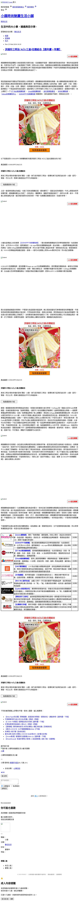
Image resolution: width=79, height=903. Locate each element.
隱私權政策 (51, 874)
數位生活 (17, 32)
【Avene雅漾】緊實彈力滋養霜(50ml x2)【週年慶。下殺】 (26, 736)
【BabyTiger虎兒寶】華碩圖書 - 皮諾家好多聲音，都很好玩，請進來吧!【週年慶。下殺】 (37, 717)
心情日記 (17, 768)
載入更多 (4, 776)
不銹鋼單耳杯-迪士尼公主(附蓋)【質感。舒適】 (22, 719)
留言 (17, 763)
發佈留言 (4, 788)
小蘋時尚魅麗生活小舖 (17, 16)
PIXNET (24, 874)
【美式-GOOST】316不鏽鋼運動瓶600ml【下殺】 (23, 729)
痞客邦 (12, 763)
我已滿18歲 (5, 899)
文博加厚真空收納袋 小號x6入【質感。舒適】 (21, 724)
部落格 (7, 38)
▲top (3, 772)
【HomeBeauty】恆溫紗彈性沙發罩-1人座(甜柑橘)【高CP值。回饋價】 (30, 739)
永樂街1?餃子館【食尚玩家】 (15, 731)
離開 (11, 899)
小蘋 (2, 751)
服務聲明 (59, 874)
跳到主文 (4, 21)
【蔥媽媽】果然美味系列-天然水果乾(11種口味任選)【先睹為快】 (29, 726)
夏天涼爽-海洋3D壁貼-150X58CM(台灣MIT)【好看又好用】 (26, 734)
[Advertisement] (39, 223)
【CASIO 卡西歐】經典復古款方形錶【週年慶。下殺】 (25, 722)
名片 (6, 41)
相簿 (6, 36)
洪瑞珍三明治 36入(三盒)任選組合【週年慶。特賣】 (33, 49)
